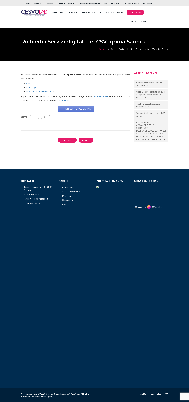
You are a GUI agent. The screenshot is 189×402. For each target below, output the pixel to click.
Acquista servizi (132, 3)
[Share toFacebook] (32, 117)
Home (27, 3)
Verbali (50, 3)
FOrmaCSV (147, 3)
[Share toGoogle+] (43, 117)
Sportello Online (138, 21)
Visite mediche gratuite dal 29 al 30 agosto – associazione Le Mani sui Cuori (150, 95)
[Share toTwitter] (37, 117)
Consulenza (57, 13)
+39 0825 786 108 (32, 203)
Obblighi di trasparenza (90, 3)
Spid (28, 84)
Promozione (67, 196)
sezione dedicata (100, 96)
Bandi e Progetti (66, 3)
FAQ (105, 3)
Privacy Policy (155, 394)
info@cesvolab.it (66, 100)
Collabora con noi (115, 13)
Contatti (115, 3)
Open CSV (136, 12)
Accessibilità (140, 394)
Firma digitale (32, 87)
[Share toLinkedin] (48, 117)
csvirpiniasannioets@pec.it (36, 199)
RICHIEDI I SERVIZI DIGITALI (77, 109)
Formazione (72, 13)
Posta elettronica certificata (38, 91)
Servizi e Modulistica (92, 13)
